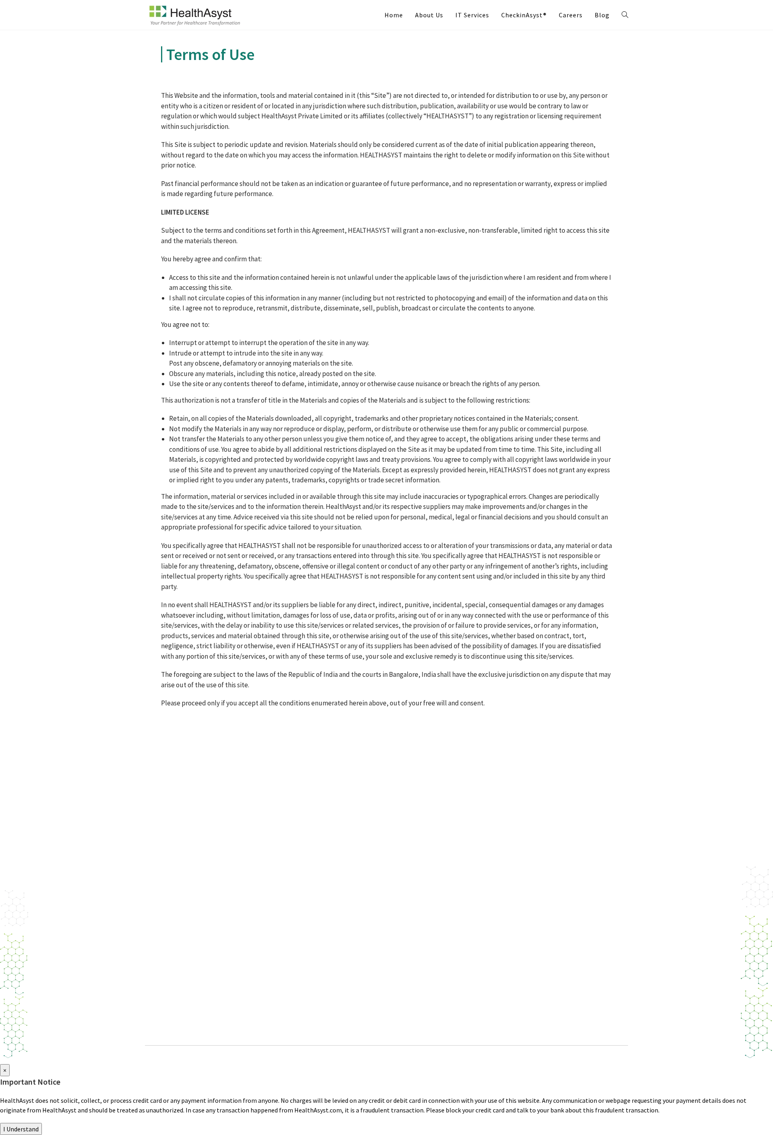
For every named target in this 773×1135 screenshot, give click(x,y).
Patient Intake (295, 863)
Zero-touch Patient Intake (311, 875)
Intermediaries (173, 875)
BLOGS (410, 851)
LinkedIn (551, 931)
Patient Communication (308, 910)
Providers (166, 887)
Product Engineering (181, 932)
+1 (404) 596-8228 (551, 871)
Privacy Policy (427, 934)
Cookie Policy (426, 945)
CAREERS (413, 886)
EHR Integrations (299, 898)
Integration (169, 967)
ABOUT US (415, 868)
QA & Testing (171, 955)
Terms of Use (426, 922)
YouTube (551, 949)
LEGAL (409, 904)
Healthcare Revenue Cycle (310, 887)
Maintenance (171, 990)
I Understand (21, 1129)
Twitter (550, 914)
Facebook (552, 966)
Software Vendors (176, 863)
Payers (162, 898)
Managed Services (177, 978)
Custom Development (183, 943)
